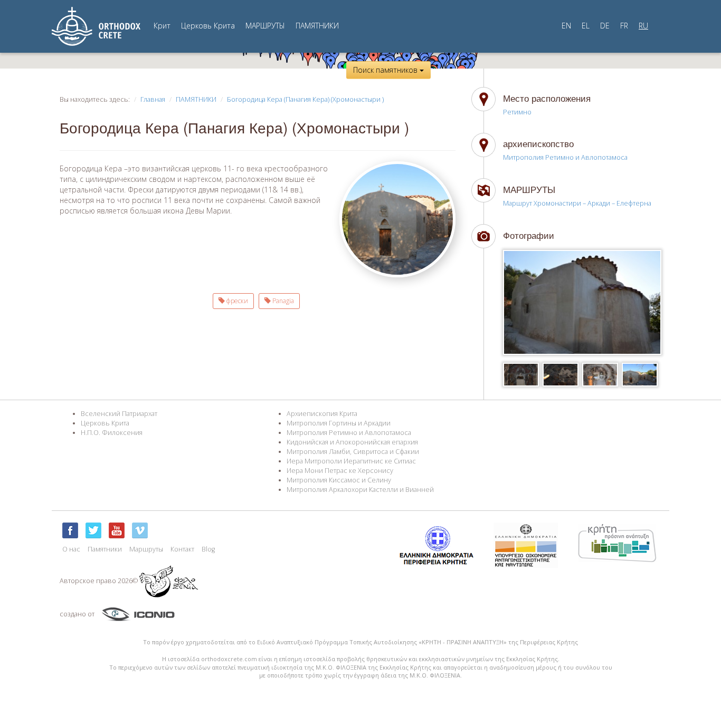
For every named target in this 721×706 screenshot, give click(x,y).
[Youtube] (117, 530)
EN (566, 26)
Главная (152, 99)
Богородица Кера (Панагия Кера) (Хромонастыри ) (305, 99)
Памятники (105, 549)
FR (624, 26)
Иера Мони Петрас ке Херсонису (340, 470)
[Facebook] (70, 530)
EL (586, 26)
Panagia (282, 300)
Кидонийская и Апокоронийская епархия (352, 442)
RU (643, 26)
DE (605, 26)
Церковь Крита (208, 26)
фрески (236, 300)
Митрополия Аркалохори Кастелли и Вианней (360, 489)
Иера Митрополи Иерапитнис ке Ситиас (351, 461)
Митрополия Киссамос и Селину (339, 480)
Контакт (182, 549)
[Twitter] (93, 530)
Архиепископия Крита (322, 413)
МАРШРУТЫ (265, 26)
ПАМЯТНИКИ (317, 26)
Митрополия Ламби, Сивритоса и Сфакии (353, 451)
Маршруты (146, 549)
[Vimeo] (140, 530)
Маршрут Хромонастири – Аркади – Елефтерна (577, 203)
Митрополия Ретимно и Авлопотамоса (565, 157)
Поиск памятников (386, 70)
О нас (71, 549)
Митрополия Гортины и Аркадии (339, 423)
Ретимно (517, 112)
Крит (162, 26)
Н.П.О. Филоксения (112, 432)
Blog (208, 549)
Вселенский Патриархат (119, 413)
